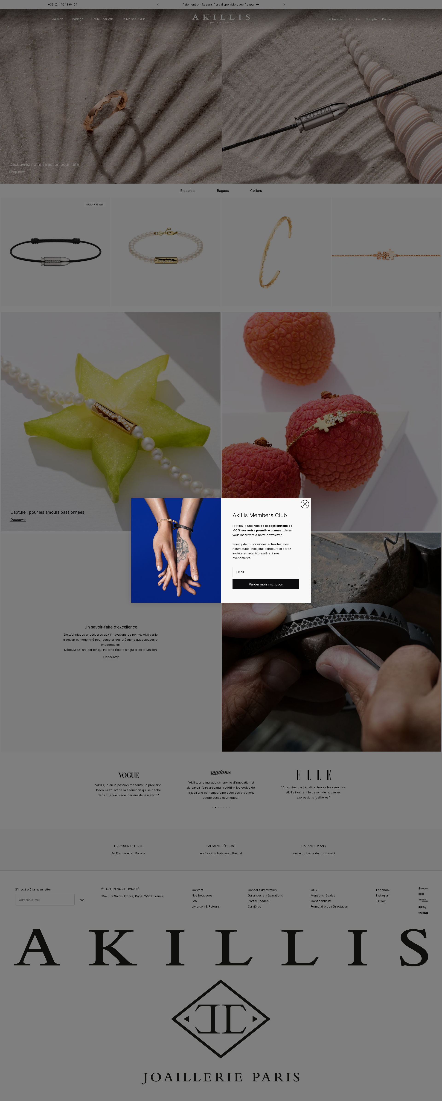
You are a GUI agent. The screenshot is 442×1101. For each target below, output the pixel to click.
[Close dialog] (305, 504)
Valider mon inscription (266, 584)
